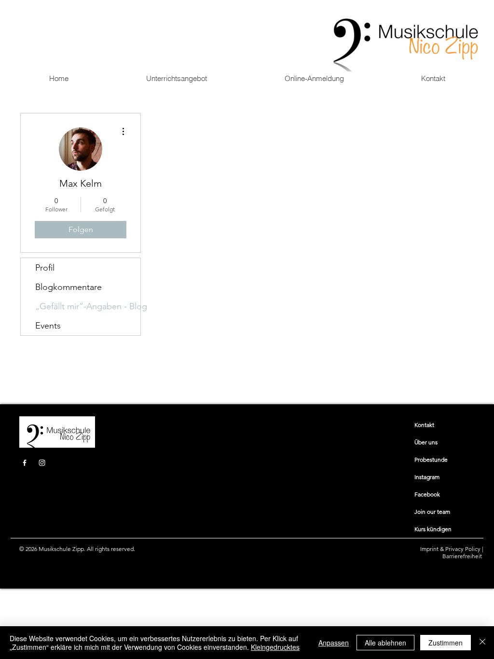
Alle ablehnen (385, 642)
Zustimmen (445, 642)
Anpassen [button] (333, 642)
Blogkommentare (68, 287)
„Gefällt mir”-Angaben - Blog (87, 306)
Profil (45, 267)
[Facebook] (24, 462)
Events (48, 325)
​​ (424, 424)
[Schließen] (482, 642)
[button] (176, 78)
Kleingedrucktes (275, 647)
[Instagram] (42, 462)
